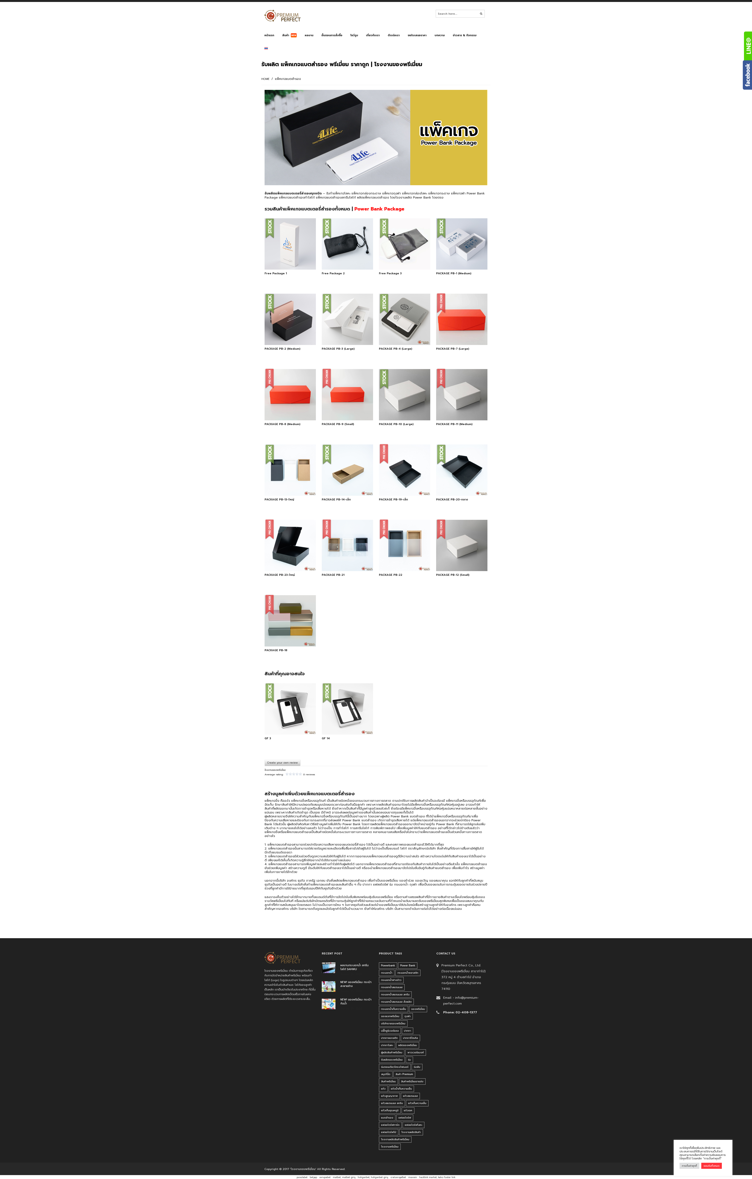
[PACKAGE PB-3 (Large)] (343, 335)
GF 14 (326, 738)
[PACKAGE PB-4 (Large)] (400, 335)
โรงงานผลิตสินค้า (411, 1132)
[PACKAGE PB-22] (400, 561)
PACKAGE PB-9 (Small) (338, 424)
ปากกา (407, 1031)
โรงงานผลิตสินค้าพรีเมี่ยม (395, 1139)
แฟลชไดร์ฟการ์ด (390, 1125)
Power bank (407, 965)
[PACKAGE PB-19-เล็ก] (400, 486)
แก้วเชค (408, 1110)
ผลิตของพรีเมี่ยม (407, 1045)
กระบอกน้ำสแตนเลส (391, 987)
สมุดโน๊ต (385, 1074)
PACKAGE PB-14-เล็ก (336, 500)
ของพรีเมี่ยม (418, 1009)
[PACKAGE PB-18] (286, 637)
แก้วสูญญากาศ (389, 1096)
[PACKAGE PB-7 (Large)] (457, 335)
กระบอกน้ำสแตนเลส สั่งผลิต (396, 1002)
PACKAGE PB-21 (333, 575)
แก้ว (383, 1089)
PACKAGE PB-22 (390, 575)
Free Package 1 (276, 273)
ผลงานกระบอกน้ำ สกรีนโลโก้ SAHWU (354, 967)
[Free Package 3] (400, 260)
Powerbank (388, 965)
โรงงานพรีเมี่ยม (390, 1146)
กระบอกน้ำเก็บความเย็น (393, 1009)
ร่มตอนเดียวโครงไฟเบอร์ (395, 1067)
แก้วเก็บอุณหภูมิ (390, 1110)
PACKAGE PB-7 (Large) (452, 349)
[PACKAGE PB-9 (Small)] (343, 410)
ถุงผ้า (413, 884)
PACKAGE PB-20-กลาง (452, 500)
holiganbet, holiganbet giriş (373, 1177)
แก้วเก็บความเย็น (417, 1103)
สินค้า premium (404, 1074)
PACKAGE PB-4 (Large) (395, 349)
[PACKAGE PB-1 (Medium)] (457, 260)
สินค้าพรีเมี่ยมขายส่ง (412, 1081)
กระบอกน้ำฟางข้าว (391, 980)
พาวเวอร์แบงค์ (416, 1052)
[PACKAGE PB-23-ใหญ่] (286, 561)
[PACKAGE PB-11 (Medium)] (457, 410)
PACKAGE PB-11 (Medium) (454, 424)
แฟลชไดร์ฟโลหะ (413, 1125)
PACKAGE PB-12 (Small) (452, 575)
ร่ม (409, 1060)
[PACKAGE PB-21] (343, 561)
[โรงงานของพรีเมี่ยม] (282, 16)
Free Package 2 (333, 273)
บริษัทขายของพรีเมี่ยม (393, 1023)
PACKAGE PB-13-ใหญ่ (279, 500)
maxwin (412, 1177)
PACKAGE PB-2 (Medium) (282, 349)
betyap (313, 1177)
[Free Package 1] (286, 260)
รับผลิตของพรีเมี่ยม (392, 1060)
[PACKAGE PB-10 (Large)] (400, 410)
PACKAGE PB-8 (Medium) (282, 424)
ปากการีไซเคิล (410, 1038)
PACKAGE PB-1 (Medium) (453, 273)
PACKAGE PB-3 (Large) (338, 349)
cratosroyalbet (398, 1177)
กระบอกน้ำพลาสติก (408, 973)
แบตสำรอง (387, 1117)
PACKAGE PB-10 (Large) (396, 424)
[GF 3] (286, 725)
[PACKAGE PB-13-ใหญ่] (286, 486)
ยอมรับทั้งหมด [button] (711, 1166)
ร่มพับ (417, 1067)
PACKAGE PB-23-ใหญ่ (280, 575)
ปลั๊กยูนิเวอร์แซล (390, 1031)
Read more (296, 260)
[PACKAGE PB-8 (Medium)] (286, 410)
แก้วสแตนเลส (410, 1096)
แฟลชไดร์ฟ (380, 884)
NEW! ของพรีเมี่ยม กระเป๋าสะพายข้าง (355, 984)
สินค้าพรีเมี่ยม (388, 1081)
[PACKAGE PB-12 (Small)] (457, 561)
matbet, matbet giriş (344, 1177)
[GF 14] (343, 725)
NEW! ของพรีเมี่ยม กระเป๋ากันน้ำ (355, 1002)
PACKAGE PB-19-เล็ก (393, 500)
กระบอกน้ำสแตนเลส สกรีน (395, 994)
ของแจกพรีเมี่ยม (390, 1016)
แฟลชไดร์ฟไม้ (388, 1132)
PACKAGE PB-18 (276, 650)
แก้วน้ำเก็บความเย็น (401, 1089)
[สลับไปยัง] (266, 49)
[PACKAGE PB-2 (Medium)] (286, 335)
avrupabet (325, 1177)
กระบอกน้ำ (401, 884)
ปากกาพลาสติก (389, 1038)
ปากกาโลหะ (387, 1045)
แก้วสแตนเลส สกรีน (392, 1103)
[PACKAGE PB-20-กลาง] (457, 486)
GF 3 (268, 738)
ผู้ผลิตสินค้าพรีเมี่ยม (391, 1052)
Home (265, 79)
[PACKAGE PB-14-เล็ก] (343, 486)
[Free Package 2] (343, 260)
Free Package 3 (390, 273)
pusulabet (302, 1177)
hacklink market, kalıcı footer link (437, 1177)
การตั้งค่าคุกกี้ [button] (689, 1166)
